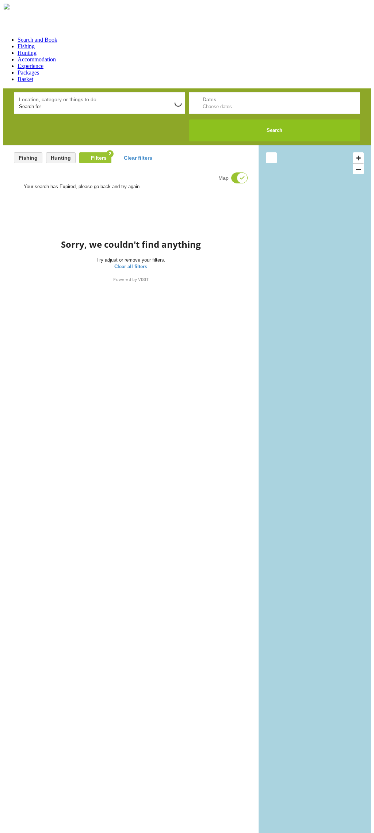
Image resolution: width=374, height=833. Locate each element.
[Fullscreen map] (271, 157)
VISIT (143, 279)
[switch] (234, 178)
